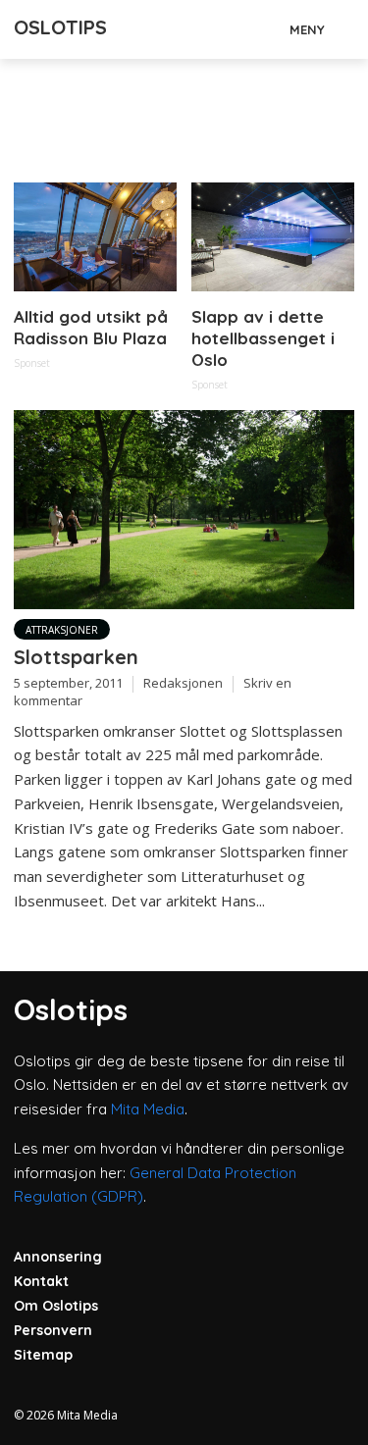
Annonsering (58, 1256)
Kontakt (41, 1281)
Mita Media (147, 1109)
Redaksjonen (183, 683)
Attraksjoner (62, 630)
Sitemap (43, 1355)
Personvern (53, 1330)
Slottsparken (76, 657)
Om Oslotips (56, 1306)
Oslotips (60, 27)
